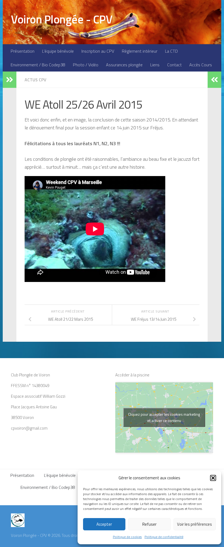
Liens (155, 64)
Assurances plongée (124, 64)
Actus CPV (35, 79)
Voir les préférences (194, 524)
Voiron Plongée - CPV (61, 19)
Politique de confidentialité (164, 536)
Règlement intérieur (139, 51)
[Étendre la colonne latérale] (9, 80)
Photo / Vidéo (85, 64)
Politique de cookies (127, 536)
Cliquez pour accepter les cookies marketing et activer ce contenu (164, 417)
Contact (174, 64)
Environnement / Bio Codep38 (38, 64)
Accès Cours (200, 64)
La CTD (171, 51)
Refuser (149, 524)
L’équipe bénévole (58, 51)
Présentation (22, 51)
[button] (213, 478)
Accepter (104, 524)
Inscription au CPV (97, 51)
